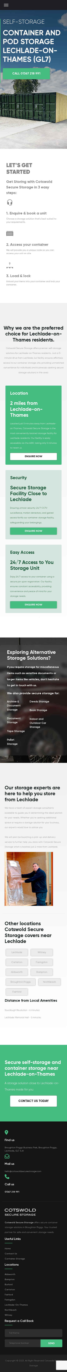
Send (51, 1343)
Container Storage (15, 1259)
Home (8, 1249)
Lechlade (17, 952)
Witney (42, 952)
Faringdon (42, 962)
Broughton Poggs (21, 982)
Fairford (16, 992)
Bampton (41, 972)
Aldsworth (17, 972)
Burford (8, 1285)
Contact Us (11, 1254)
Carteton (16, 962)
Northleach (49, 982)
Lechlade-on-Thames (16, 1305)
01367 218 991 (12, 1192)
